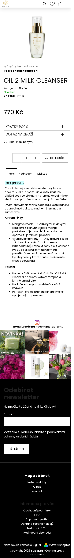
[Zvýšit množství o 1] (35, 158)
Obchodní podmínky (37, 510)
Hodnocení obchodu (37, 533)
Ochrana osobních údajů (37, 524)
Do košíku (57, 158)
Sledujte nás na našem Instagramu (38, 326)
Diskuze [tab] (42, 174)
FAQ (37, 515)
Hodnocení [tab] (26, 174)
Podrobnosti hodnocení (21, 71)
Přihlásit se (16, 449)
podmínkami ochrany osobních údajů (34, 434)
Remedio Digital (30, 545)
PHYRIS (20, 96)
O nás (37, 487)
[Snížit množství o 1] (17, 158)
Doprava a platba (37, 519)
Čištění (23, 88)
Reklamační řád (37, 528)
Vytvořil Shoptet (59, 545)
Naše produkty (37, 482)
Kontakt (37, 491)
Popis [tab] (11, 174)
